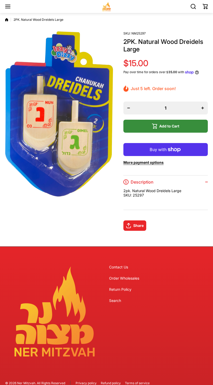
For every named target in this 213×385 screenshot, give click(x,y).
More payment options (143, 162)
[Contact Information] (54, 311)
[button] (205, 6)
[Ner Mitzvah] (106, 6)
